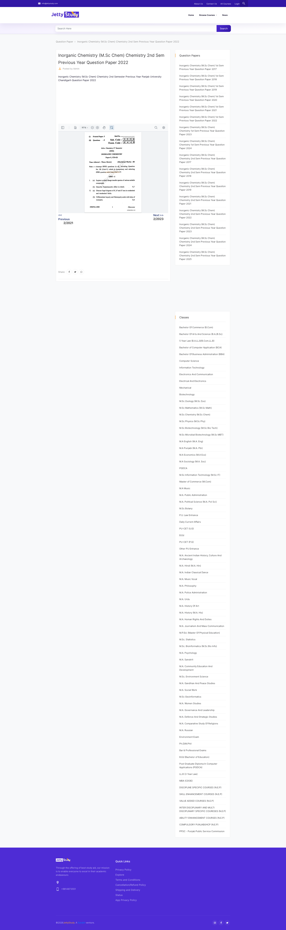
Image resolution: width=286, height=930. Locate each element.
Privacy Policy (123, 869)
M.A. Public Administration (193, 495)
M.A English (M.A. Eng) (191, 441)
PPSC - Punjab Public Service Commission (201, 831)
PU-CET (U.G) (186, 528)
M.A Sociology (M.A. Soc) (192, 461)
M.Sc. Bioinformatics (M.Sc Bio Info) (198, 646)
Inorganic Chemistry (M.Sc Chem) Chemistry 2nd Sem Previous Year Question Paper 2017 (202, 158)
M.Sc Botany (185, 508)
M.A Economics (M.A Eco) (192, 454)
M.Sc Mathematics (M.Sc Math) (195, 407)
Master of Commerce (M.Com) (195, 481)
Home (191, 15)
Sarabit (81, 922)
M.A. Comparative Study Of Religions (198, 723)
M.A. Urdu (184, 599)
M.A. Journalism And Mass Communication (201, 626)
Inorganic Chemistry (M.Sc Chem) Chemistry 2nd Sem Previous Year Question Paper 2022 (128, 41)
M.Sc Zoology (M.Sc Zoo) (192, 401)
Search (224, 28)
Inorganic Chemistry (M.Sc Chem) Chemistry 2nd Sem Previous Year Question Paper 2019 (202, 186)
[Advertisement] (113, 103)
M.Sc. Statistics (187, 639)
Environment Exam (189, 737)
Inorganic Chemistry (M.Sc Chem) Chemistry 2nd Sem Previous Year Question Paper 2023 (202, 228)
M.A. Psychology (188, 652)
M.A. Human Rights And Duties (195, 619)
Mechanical (185, 387)
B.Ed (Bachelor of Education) (194, 757)
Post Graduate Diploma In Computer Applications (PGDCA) (198, 765)
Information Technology (191, 367)
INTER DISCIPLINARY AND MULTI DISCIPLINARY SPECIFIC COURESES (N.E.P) (202, 809)
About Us (198, 4)
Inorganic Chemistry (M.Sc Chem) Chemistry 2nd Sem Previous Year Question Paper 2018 (202, 172)
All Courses (225, 4)
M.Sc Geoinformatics (190, 696)
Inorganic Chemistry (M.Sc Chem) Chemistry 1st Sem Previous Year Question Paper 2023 (202, 131)
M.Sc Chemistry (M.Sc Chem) (194, 414)
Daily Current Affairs (190, 521)
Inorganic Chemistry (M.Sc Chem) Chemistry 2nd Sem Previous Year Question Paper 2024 (202, 242)
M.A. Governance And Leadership (196, 710)
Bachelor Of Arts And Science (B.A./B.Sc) (200, 334)
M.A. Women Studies (190, 703)
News (225, 15)
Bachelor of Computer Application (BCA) (200, 347)
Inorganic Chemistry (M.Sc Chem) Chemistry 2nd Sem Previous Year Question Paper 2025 (202, 256)
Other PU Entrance (189, 548)
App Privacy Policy (126, 900)
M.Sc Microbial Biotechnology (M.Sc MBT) (201, 434)
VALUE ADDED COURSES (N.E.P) (196, 800)
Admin (76, 68)
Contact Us (211, 4)
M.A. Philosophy (187, 585)
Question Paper (64, 41)
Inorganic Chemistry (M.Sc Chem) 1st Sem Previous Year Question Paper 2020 (201, 98)
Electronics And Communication (196, 374)
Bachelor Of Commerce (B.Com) (196, 327)
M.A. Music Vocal (188, 579)
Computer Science (189, 360)
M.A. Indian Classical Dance (193, 572)
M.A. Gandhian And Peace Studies (197, 683)
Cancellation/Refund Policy (130, 884)
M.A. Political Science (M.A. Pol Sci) (198, 501)
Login (237, 4)
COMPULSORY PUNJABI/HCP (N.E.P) (198, 824)
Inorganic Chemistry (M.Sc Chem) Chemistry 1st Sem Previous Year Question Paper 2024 (202, 145)
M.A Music (184, 488)
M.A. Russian (186, 730)
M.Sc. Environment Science (193, 676)
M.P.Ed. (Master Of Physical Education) (199, 632)
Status (119, 894)
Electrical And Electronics (192, 381)
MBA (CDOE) (186, 780)
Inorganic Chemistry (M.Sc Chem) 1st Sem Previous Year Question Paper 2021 (201, 108)
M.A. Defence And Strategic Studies (198, 716)
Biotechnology (187, 394)
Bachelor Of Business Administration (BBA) (201, 354)
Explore (119, 874)
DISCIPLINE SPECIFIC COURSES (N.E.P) (200, 787)
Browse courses (207, 15)
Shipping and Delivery (127, 889)
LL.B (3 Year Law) (188, 774)
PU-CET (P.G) (186, 542)
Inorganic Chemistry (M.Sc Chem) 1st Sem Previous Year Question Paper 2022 (201, 119)
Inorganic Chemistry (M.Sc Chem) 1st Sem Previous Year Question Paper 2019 (201, 88)
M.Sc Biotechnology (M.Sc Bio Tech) (198, 428)
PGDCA (183, 468)
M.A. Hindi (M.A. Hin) (190, 565)
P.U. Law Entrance (188, 515)
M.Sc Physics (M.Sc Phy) (192, 421)
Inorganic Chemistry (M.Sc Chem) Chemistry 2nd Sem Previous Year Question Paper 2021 (202, 200)
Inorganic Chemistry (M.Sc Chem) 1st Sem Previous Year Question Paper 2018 (201, 77)
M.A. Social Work (188, 690)
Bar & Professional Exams (192, 750)
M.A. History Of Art (189, 605)
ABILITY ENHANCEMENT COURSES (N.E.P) (201, 817)
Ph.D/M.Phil (185, 743)
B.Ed (181, 535)
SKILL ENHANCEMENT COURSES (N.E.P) (200, 794)
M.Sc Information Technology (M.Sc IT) (199, 474)
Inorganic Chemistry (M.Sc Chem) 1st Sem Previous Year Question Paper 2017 (201, 67)
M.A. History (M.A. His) (191, 612)
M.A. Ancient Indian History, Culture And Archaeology (200, 557)
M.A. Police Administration (193, 592)
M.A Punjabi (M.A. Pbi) (191, 448)
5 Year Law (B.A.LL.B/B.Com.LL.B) (196, 340)
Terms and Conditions (127, 879)
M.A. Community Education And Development (195, 668)
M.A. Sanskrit (186, 659)
